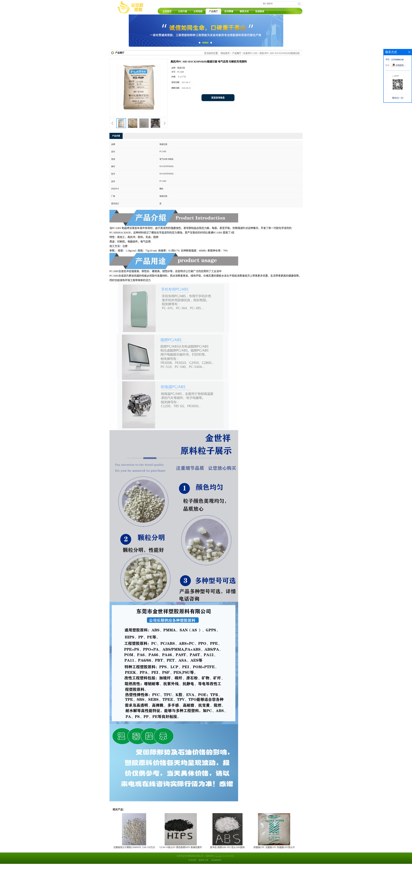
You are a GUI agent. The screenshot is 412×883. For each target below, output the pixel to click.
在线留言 (259, 11)
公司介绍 (182, 11)
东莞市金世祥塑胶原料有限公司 (190, 875)
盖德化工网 (203, 879)
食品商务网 (216, 879)
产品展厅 (213, 11)
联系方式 (244, 11)
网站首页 (225, 72)
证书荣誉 (228, 11)
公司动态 (197, 11)
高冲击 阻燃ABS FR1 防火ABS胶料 (227, 866)
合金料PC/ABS (250, 72)
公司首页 (167, 11)
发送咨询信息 (218, 117)
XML (232, 875)
